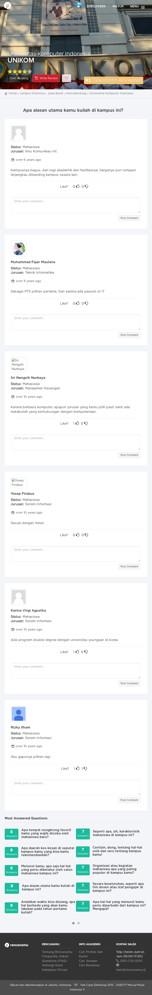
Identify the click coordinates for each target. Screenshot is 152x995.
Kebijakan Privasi (54, 969)
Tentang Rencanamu (57, 952)
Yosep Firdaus (22, 493)
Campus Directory (32, 93)
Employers (96, 6)
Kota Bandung (76, 93)
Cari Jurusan (88, 960)
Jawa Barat (55, 93)
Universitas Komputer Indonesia (49, 53)
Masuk (118, 6)
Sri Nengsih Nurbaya (28, 377)
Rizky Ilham (20, 727)
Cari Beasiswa (89, 965)
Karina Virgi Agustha (28, 610)
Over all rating (19, 78)
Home (13, 93)
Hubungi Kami (52, 965)
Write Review (49, 78)
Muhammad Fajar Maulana (33, 262)
